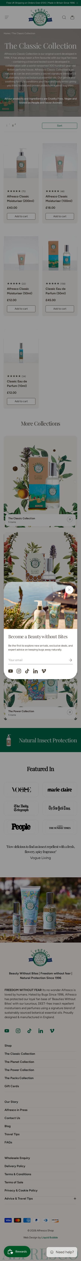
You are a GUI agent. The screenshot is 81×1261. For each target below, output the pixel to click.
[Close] (69, 590)
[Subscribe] (68, 660)
